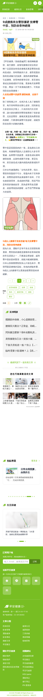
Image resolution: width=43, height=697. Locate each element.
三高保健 (26, 633)
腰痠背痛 (20, 292)
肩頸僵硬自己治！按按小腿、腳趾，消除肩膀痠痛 (21, 339)
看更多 (34, 461)
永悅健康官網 (27, 656)
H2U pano (26, 674)
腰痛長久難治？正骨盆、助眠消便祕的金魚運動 (21, 326)
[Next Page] (28, 281)
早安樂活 (6, 644)
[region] (21, 135)
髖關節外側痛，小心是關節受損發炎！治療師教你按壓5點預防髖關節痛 (21, 320)
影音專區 (6, 637)
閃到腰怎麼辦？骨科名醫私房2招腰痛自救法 (21, 333)
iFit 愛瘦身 (26, 685)
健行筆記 (26, 681)
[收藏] (9, 303)
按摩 (23, 287)
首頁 (4, 18)
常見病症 (21, 18)
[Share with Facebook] (25, 303)
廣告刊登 (6, 663)
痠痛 (31, 287)
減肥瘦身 (26, 630)
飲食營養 (6, 630)
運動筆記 (26, 678)
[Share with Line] (20, 303)
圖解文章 (6, 641)
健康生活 (26, 626)
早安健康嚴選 (27, 663)
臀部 (10, 297)
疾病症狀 (12, 18)
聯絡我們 (6, 659)
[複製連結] (29, 303)
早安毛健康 (27, 670)
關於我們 (6, 656)
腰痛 (29, 292)
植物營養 (26, 641)
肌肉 (10, 292)
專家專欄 (26, 637)
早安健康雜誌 (27, 667)
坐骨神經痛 (13, 287)
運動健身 (6, 633)
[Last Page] (33, 281)
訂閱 (35, 561)
